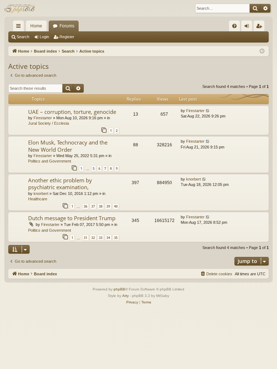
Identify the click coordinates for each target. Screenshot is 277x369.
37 (93, 206)
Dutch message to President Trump (71, 218)
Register (67, 37)
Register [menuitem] (260, 27)
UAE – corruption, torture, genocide (72, 111)
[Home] (20, 8)
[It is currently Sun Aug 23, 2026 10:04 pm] (262, 51)
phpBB (119, 289)
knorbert (41, 193)
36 (85, 206)
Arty (125, 296)
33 (100, 237)
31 (85, 237)
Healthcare (37, 199)
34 (108, 237)
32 (93, 237)
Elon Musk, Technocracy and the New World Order (67, 146)
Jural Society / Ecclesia (48, 123)
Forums (67, 25)
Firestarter (43, 118)
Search (23, 37)
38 (100, 206)
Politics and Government (49, 161)
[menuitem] (234, 26)
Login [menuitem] (248, 27)
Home (36, 25)
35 (116, 237)
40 (116, 206)
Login (44, 37)
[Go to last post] (208, 111)
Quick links (20, 27)
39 (108, 206)
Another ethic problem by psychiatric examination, (60, 184)
